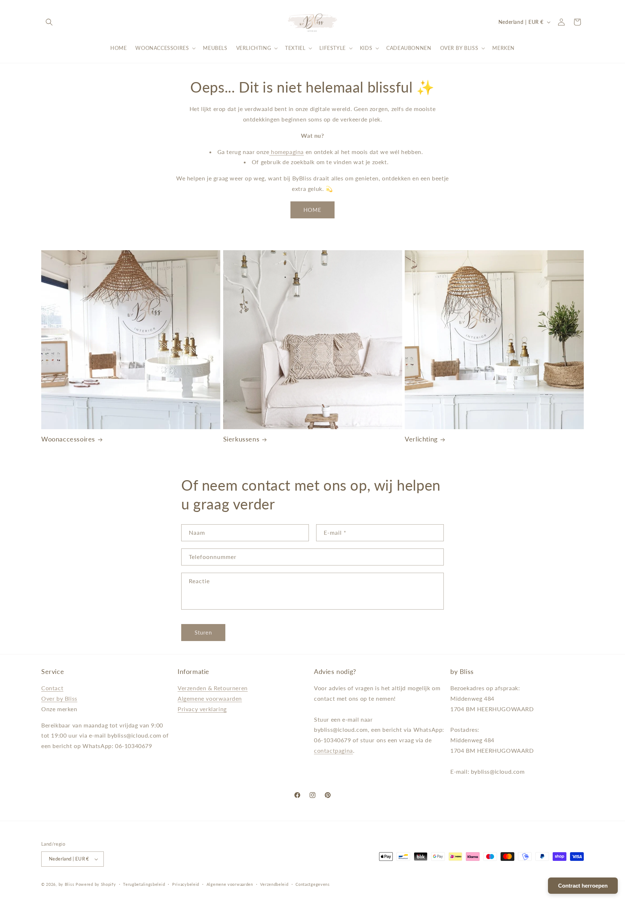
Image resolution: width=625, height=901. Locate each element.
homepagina (286, 151)
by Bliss (67, 884)
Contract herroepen (583, 886)
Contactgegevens (313, 884)
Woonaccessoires (68, 439)
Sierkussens (241, 439)
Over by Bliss (59, 698)
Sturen (203, 632)
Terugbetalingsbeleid (144, 884)
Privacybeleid (185, 884)
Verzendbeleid (274, 884)
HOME (312, 209)
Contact (52, 687)
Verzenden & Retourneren (213, 687)
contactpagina (333, 750)
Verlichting (421, 439)
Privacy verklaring (202, 708)
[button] (49, 22)
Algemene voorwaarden (210, 698)
